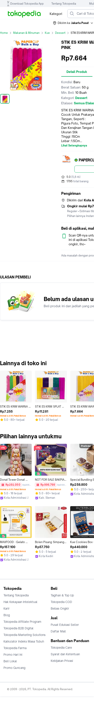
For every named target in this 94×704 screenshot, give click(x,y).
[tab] (76, 72)
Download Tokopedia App (27, 3)
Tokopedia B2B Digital (18, 628)
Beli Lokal (10, 661)
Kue (47, 32)
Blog (6, 615)
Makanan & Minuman (26, 32)
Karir (6, 608)
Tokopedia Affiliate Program (22, 621)
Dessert (60, 32)
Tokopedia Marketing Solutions (24, 635)
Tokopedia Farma (14, 648)
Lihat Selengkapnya (74, 145)
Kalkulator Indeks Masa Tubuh (23, 641)
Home (4, 32)
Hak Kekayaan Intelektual (20, 602)
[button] (73, 23)
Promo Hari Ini (12, 654)
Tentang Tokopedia (63, 3)
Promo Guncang (14, 668)
